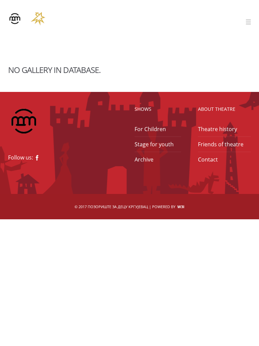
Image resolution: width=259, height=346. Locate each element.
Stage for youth (154, 144)
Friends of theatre (220, 144)
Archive (144, 159)
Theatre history (217, 129)
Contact (208, 159)
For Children (150, 129)
